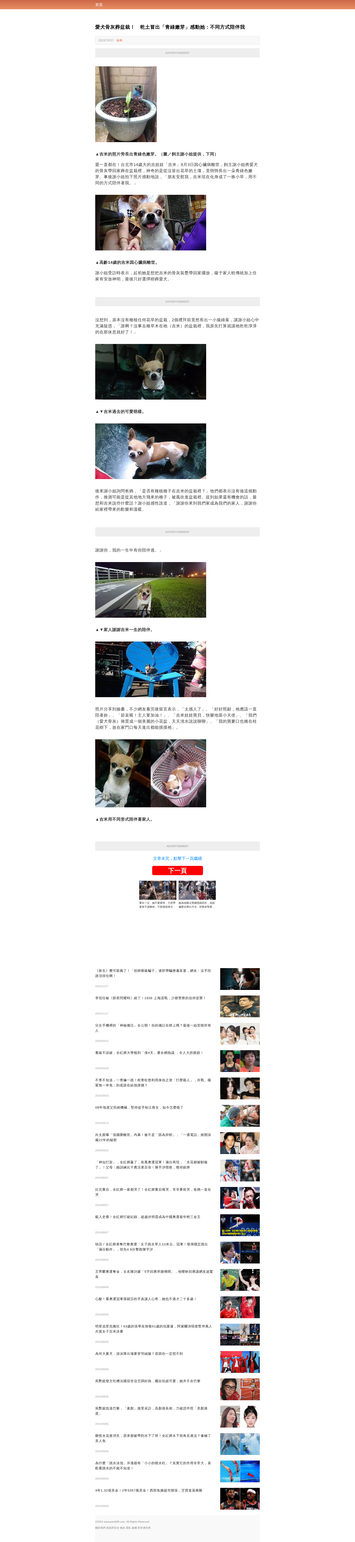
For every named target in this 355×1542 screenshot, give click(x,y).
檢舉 (119, 40)
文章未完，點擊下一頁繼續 (177, 858)
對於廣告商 (144, 1527)
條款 (122, 1527)
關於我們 (100, 1527)
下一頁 (177, 870)
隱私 (128, 1527)
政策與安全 (112, 1527)
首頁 (99, 5)
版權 (134, 1527)
